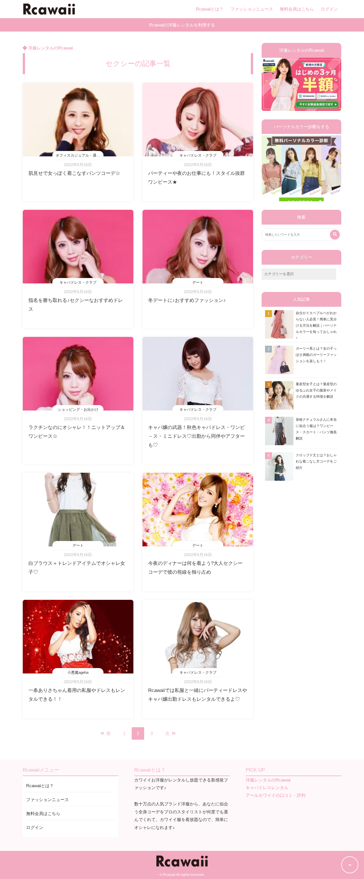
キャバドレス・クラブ (197, 155)
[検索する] (335, 235)
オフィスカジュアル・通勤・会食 (80, 155)
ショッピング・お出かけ (78, 409)
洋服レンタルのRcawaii (50, 47)
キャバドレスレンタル (267, 787)
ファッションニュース (251, 9)
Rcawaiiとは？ (210, 9)
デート (197, 282)
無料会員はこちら (297, 9)
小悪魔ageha (77, 672)
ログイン (329, 9)
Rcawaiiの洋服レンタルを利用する (182, 24)
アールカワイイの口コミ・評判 (275, 795)
